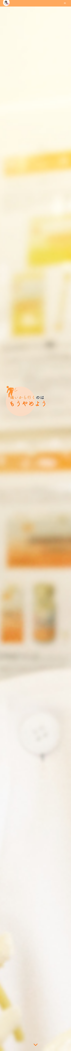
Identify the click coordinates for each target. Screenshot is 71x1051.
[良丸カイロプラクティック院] (6, 3)
